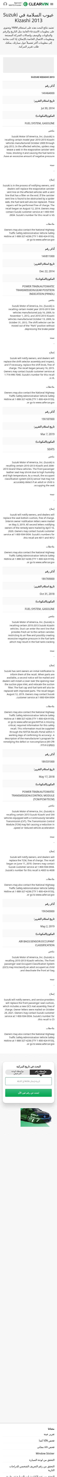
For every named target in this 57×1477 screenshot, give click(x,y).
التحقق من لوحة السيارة (41, 1460)
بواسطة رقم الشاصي (41, 1072)
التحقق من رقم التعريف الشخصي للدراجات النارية (31, 1468)
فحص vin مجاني (45, 1447)
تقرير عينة (49, 1434)
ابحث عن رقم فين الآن (28, 1092)
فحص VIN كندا (46, 1440)
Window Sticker (45, 1453)
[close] (51, 4)
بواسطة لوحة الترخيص (17, 1072)
